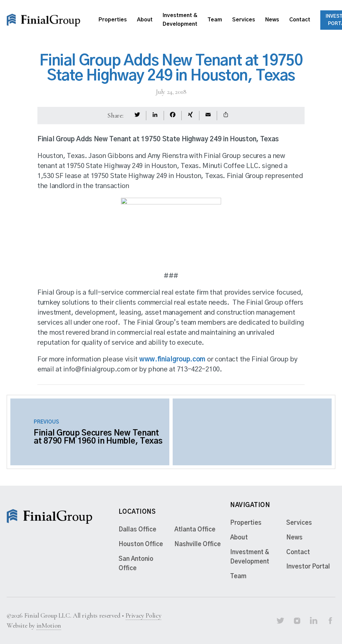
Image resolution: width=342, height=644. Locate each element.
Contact (299, 19)
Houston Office (141, 544)
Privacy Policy (144, 616)
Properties (113, 19)
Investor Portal (308, 567)
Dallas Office (137, 530)
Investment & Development (180, 20)
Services (243, 19)
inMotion (48, 626)
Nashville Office (197, 544)
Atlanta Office (194, 530)
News (272, 19)
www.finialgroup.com (172, 359)
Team (214, 19)
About (145, 19)
